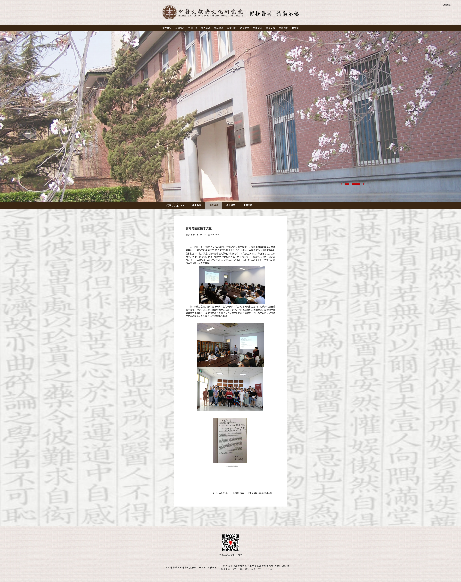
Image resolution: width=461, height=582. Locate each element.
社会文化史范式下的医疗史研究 (263, 493)
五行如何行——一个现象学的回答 (232, 493)
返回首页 (447, 5)
